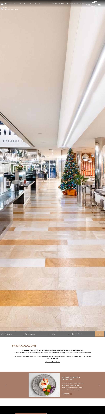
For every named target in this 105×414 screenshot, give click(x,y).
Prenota (99, 334)
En (20, 4)
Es (30, 4)
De (25, 4)
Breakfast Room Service (53, 362)
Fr (40, 4)
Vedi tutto (67, 394)
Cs (14, 4)
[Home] (94, 3)
